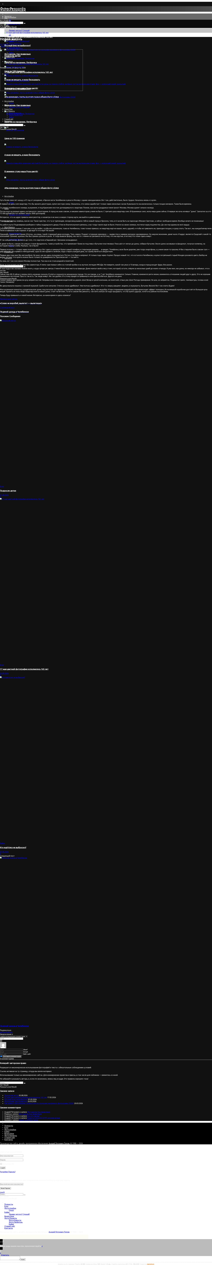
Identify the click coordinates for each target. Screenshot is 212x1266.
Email (25, 1052)
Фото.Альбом (10, 17)
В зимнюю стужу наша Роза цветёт (21, 171)
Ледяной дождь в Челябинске (14, 1026)
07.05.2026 (4, 852)
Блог (6, 13)
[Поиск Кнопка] (24, 125)
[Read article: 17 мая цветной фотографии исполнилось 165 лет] (106, 581)
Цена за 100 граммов (14, 138)
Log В (2, 1192)
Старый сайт (9, 1138)
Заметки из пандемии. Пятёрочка (20, 122)
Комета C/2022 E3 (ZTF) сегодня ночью (43, 1118)
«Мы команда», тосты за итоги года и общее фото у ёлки (31, 188)
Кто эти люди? (33, 1116)
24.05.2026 (4, 673)
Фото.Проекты (9, 227)
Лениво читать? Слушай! (19, 31)
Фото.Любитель (16, 1222)
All (10, 35)
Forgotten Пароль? (7, 1172)
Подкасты (7, 16)
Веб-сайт (27, 1054)
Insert (23, 1259)
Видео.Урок (8, 109)
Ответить (5, 1255)
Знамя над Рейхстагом (28, 1120)
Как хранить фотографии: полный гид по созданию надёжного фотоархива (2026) (39, 1103)
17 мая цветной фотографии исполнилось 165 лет (28, 37)
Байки (11, 117)
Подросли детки (12, 28)
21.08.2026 (4, 495)
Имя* (25, 1050)
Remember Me (8, 1164)
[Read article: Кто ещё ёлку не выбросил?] (106, 759)
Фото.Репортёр (13, 8)
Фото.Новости (15, 44)
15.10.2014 (4, 44)
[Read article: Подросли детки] (106, 402)
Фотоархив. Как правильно (17, 105)
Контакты (8, 258)
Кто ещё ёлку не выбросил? (13, 847)
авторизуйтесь (6, 1032)
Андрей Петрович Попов (59, 1143)
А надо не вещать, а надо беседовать (22, 155)
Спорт (11, 202)
